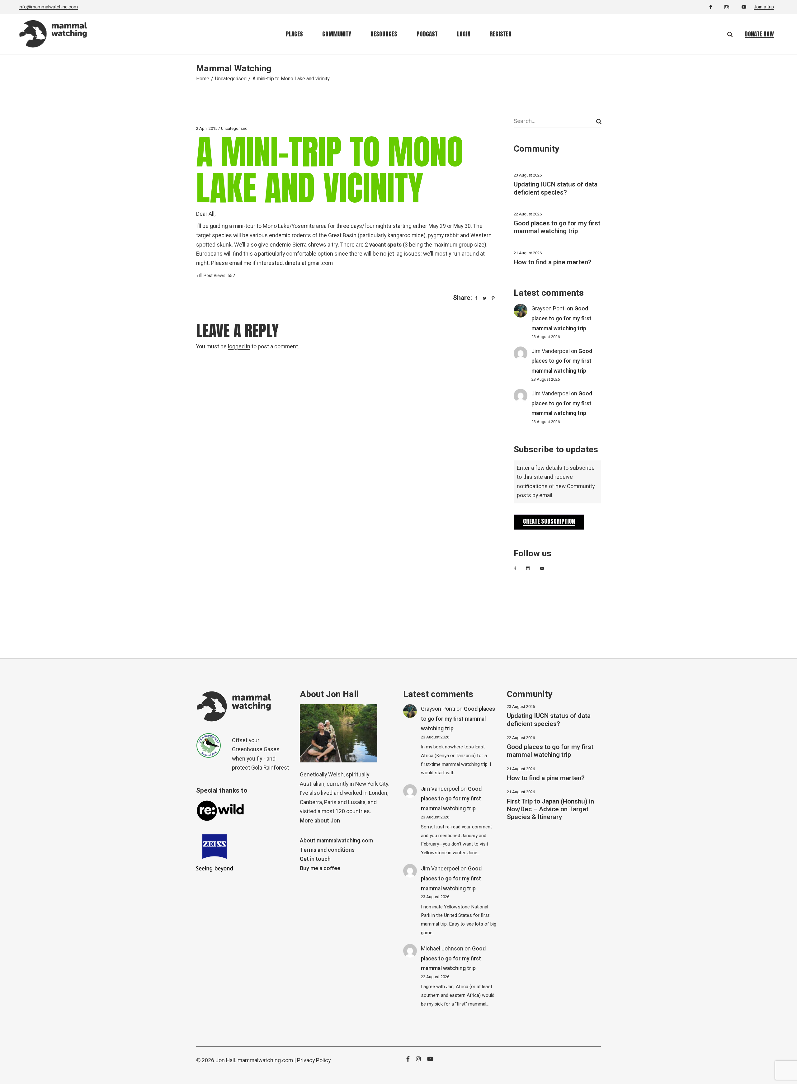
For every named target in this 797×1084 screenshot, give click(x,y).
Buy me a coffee (320, 868)
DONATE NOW (759, 34)
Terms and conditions (327, 850)
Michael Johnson (442, 949)
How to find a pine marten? (553, 262)
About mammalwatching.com (336, 841)
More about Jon (320, 821)
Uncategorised (231, 78)
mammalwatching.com (265, 1060)
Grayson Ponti (548, 309)
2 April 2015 (206, 128)
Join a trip (764, 6)
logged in (239, 347)
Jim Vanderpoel (550, 351)
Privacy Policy (314, 1060)
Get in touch (315, 859)
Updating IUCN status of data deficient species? (555, 188)
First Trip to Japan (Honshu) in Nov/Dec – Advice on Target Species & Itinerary (550, 809)
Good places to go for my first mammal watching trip (557, 227)
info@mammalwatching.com (48, 6)
